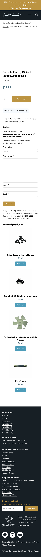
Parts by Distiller (14, 23)
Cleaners (5, 458)
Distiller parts (7, 453)
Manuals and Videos (10, 486)
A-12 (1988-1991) (18, 211)
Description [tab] (9, 110)
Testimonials (7, 492)
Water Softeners (8, 461)
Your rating (8, 147)
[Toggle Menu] (29, 15)
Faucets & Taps (8, 473)
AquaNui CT (7, 424)
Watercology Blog (9, 483)
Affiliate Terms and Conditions (14, 551)
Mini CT (5, 415)
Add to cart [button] (20, 264)
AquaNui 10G (7, 430)
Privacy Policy (33, 551)
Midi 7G (5, 418)
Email (6, 194)
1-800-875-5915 (13, 480)
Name (6, 185)
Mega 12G (6, 421)
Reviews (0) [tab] (22, 110)
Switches (11, 218)
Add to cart (21, 99)
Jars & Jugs (6, 467)
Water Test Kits (8, 464)
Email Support (28, 480)
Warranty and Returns (11, 489)
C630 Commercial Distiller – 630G (15, 443)
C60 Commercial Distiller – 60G (14, 440)
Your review (8, 156)
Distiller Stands (8, 470)
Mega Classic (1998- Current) (23, 213)
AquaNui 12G (7, 433)
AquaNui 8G (7, 427)
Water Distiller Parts (22, 218)
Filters (4, 455)
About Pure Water (9, 495)
